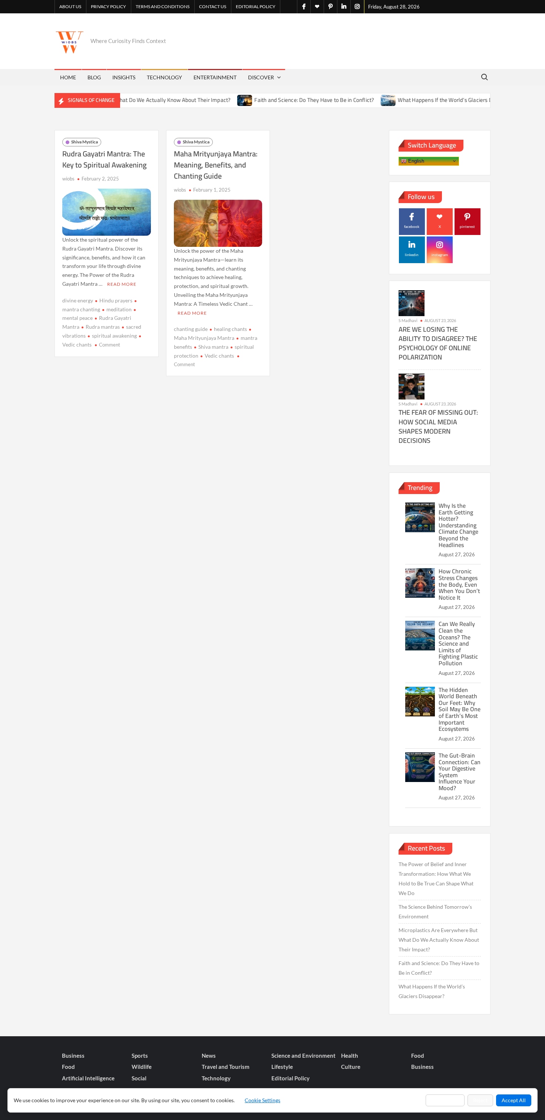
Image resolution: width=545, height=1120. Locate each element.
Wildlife (142, 1066)
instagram (440, 254)
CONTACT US (212, 6)
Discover (261, 77)
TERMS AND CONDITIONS (162, 6)
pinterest (467, 226)
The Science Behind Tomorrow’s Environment (435, 911)
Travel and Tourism (226, 1066)
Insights (123, 77)
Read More (121, 284)
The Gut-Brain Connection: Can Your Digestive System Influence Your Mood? (459, 771)
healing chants (230, 329)
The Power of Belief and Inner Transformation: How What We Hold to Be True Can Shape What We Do (436, 878)
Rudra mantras (103, 327)
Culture (350, 1066)
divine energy (77, 300)
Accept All (514, 1100)
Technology (164, 77)
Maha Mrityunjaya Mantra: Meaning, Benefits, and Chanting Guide (216, 165)
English (415, 160)
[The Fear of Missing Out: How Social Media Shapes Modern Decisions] (412, 385)
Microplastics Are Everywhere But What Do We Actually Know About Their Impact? (439, 939)
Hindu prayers (115, 300)
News (209, 1055)
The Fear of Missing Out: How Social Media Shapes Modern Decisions (438, 426)
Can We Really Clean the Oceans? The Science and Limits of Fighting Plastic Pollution (458, 643)
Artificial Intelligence (88, 1078)
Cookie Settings (262, 1100)
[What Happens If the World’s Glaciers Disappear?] (368, 100)
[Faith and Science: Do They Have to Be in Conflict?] (224, 100)
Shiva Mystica (84, 142)
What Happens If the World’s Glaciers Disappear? (436, 100)
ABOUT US (70, 6)
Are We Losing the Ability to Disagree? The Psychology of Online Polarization (438, 343)
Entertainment (215, 77)
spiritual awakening (114, 335)
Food (417, 1055)
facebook (411, 226)
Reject (480, 1100)
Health (349, 1055)
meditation (119, 309)
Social (139, 1078)
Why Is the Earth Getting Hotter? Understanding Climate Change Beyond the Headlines (458, 525)
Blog (94, 77)
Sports (140, 1055)
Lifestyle (282, 1066)
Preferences (445, 1100)
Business (73, 1055)
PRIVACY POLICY (108, 6)
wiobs (68, 179)
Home (68, 77)
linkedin (412, 254)
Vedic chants (219, 355)
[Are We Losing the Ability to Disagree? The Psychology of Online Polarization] (412, 302)
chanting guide (191, 329)
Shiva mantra (213, 347)
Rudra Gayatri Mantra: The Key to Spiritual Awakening (104, 159)
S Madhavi (408, 320)
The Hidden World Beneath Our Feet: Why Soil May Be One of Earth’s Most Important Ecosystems (459, 709)
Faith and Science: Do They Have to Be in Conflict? (293, 100)
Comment (109, 345)
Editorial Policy (255, 6)
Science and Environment (303, 1055)
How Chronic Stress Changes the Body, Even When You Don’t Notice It (459, 584)
